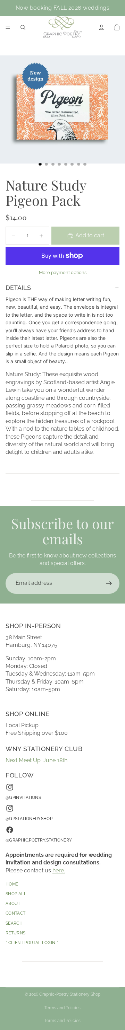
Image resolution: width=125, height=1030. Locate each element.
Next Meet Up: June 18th (36, 760)
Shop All (16, 893)
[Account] (101, 27)
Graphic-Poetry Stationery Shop (69, 994)
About (13, 903)
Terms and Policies (62, 1007)
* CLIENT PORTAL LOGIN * (32, 942)
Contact (16, 913)
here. (58, 870)
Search (14, 923)
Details (18, 287)
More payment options (62, 272)
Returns (16, 933)
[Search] (23, 27)
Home (12, 884)
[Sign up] (109, 583)
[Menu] (8, 27)
